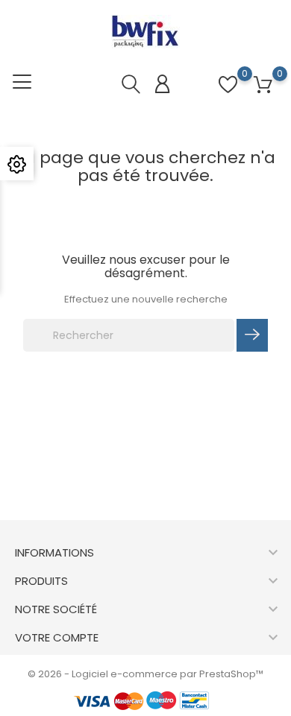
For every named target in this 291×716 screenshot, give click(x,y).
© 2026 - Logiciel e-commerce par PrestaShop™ (145, 674)
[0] (263, 85)
